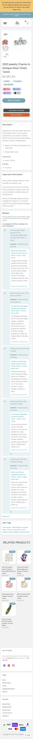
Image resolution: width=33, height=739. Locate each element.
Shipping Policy (6, 707)
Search (4, 686)
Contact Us (5, 716)
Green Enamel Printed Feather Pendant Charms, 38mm (7, 622)
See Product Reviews (16, 110)
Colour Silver (17, 529)
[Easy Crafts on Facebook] (4, 665)
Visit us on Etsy (16, 115)
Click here (12, 218)
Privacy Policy (6, 710)
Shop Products (6, 683)
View (9, 562)
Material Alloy (24, 532)
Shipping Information (8, 689)
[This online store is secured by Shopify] (7, 725)
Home (4, 680)
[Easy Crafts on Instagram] (13, 665)
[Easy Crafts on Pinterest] (9, 665)
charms (9, 529)
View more (5, 516)
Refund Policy (6, 704)
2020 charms (6, 527)
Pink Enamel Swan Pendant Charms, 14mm (8, 596)
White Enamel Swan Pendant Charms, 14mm (23, 596)
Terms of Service (7, 713)
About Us (5, 692)
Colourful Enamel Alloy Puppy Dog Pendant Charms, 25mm (22, 570)
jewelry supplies (14, 532)
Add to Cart (14, 100)
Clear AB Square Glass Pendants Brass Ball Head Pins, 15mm (9, 570)
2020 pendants (17, 527)
